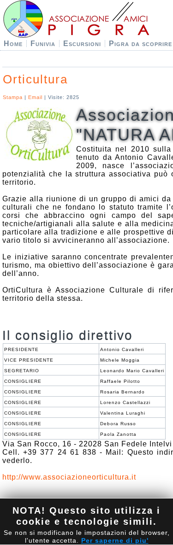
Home (13, 43)
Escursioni (82, 43)
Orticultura (35, 79)
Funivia (42, 43)
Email (36, 97)
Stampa (13, 97)
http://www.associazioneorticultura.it (69, 477)
